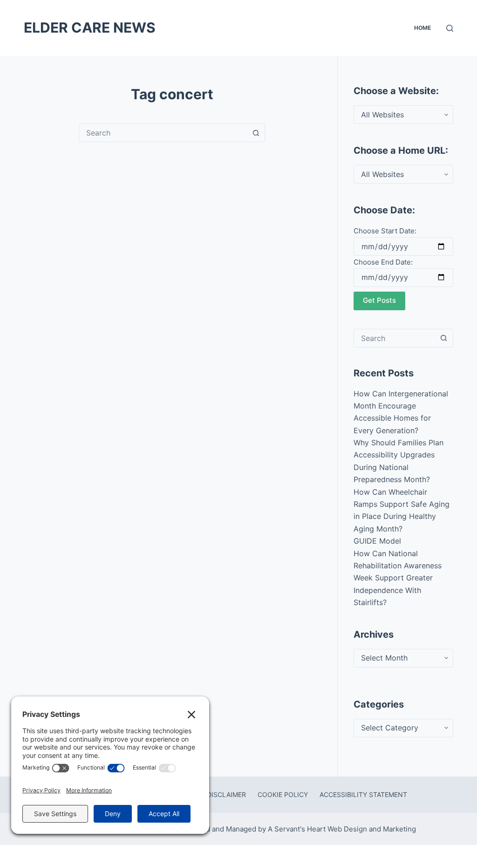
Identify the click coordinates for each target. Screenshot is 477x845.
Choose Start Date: (385, 230)
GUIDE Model (377, 540)
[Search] (449, 28)
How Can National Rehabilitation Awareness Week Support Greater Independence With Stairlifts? (398, 578)
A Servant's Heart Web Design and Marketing (343, 829)
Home (422, 27)
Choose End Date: (383, 262)
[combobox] (163, 132)
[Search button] (256, 133)
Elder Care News (90, 27)
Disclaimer (226, 794)
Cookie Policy (283, 794)
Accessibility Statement (363, 794)
